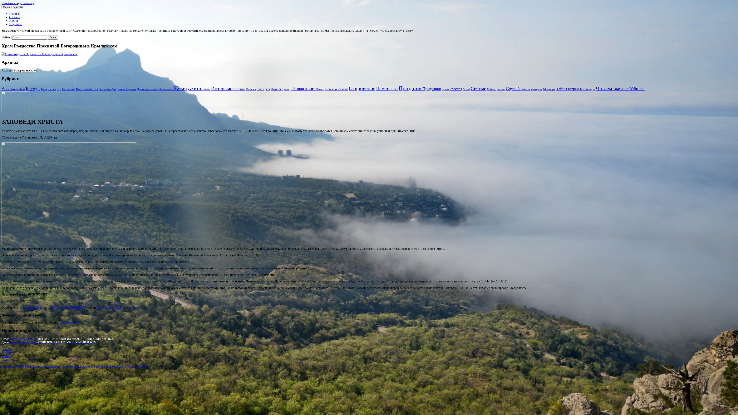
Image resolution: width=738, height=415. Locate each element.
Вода (59, 89)
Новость (320, 89)
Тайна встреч (549, 89)
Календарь (263, 89)
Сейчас (491, 89)
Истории (239, 89)
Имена (207, 89)
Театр (583, 89)
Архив (13, 20)
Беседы (33, 88)
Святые (478, 88)
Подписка (15, 24)
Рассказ (456, 89)
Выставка (105, 89)
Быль (44, 89)
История (251, 89)
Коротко (277, 89)
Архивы (7, 70)
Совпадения (536, 89)
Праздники (431, 89)
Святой (466, 89)
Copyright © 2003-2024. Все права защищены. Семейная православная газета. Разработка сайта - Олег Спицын (74, 366)
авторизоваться (70, 322)
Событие (525, 89)
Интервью (222, 88)
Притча (445, 89)
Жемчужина (166, 89)
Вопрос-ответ (68, 89)
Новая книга (304, 88)
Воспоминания (87, 89)
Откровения (362, 88)
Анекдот (14, 89)
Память (383, 88)
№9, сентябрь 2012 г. (110, 307)
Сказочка (501, 89)
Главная (14, 13)
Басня (22, 89)
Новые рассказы (336, 89)
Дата (113, 89)
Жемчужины (188, 88)
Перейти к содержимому (18, 3)
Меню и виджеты (13, 7)
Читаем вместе (612, 88)
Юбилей (637, 88)
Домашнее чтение (147, 89)
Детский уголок (126, 89)
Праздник (410, 88)
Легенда (288, 89)
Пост (394, 89)
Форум (591, 89)
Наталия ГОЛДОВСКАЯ (68, 307)
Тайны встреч (567, 89)
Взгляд (52, 89)
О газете (14, 17)
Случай (513, 88)
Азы (6, 88)
